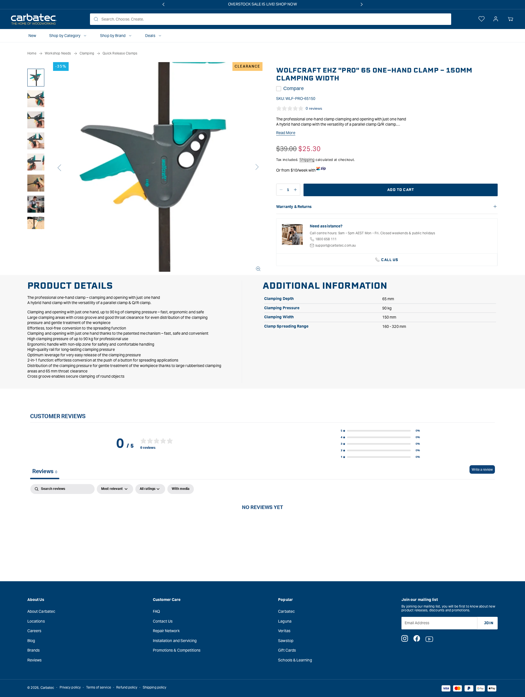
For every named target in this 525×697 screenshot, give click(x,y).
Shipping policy (154, 688)
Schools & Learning (295, 659)
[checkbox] (180, 489)
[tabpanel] (262, 525)
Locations (36, 620)
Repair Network (166, 630)
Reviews (34, 659)
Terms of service (98, 688)
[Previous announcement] (163, 4)
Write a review (482, 469)
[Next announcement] (362, 4)
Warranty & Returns (294, 207)
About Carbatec (41, 611)
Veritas (284, 630)
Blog (31, 640)
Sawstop (285, 640)
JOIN (489, 622)
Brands (33, 650)
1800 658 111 (326, 239)
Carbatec (286, 611)
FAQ (156, 611)
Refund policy (126, 688)
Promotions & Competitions (177, 650)
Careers (34, 630)
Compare (293, 88)
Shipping (307, 159)
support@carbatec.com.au (335, 245)
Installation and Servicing (175, 640)
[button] (510, 19)
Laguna (284, 620)
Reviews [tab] (44, 471)
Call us (389, 259)
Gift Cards (287, 650)
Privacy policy (70, 688)
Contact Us (163, 620)
